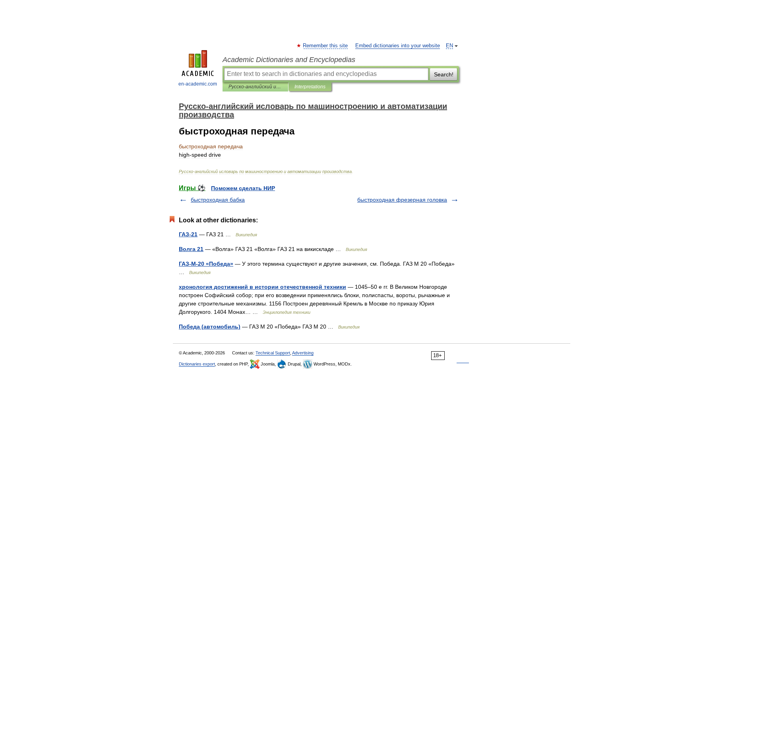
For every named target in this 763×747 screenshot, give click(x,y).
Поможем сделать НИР (243, 188)
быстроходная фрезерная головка (402, 199)
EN (449, 46)
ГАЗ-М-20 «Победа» (206, 264)
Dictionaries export (197, 364)
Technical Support (273, 352)
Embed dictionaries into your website (397, 46)
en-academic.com (197, 84)
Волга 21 (191, 249)
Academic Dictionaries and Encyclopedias (289, 60)
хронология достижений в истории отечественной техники (262, 287)
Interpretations (309, 86)
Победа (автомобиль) (209, 326)
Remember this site (326, 46)
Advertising (303, 352)
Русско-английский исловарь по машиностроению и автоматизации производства (255, 86)
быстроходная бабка (218, 199)
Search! (443, 74)
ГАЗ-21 (188, 234)
